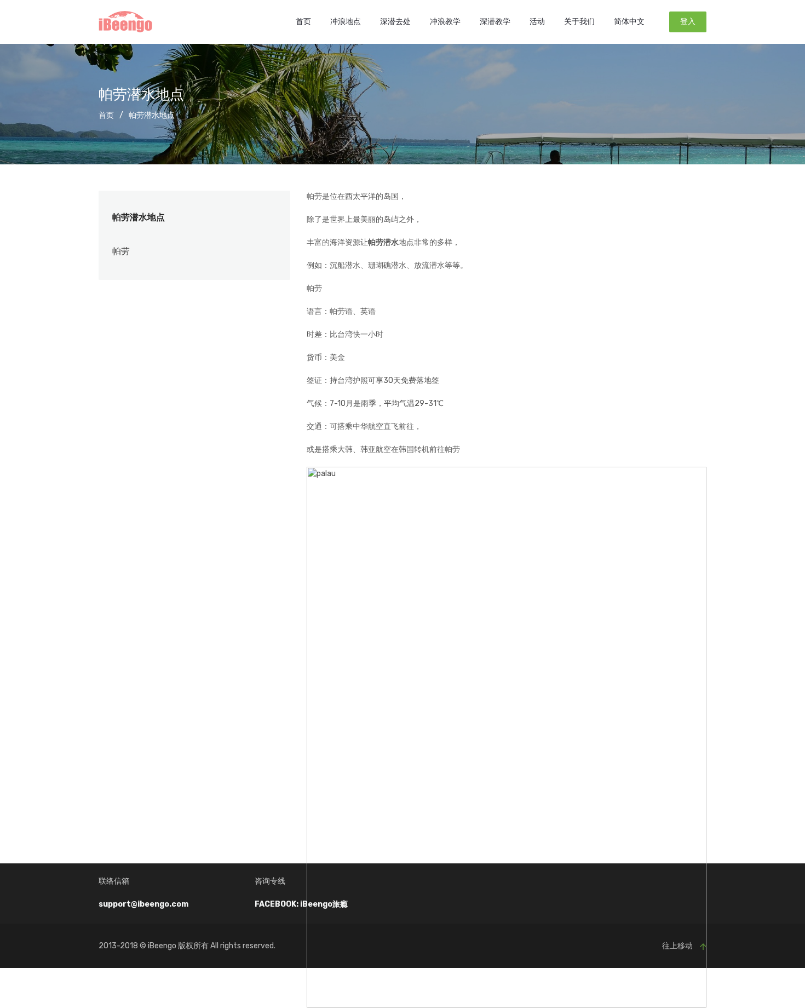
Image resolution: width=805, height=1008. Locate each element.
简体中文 (629, 21)
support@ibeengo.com (143, 904)
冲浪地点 (345, 21)
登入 (687, 21)
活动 (537, 21)
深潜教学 (495, 21)
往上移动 (678, 945)
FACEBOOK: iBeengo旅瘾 (301, 904)
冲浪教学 (445, 21)
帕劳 (121, 251)
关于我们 (579, 21)
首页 (303, 21)
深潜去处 (395, 21)
